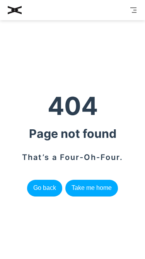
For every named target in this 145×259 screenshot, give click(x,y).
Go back (44, 187)
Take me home (92, 187)
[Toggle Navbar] (133, 10)
